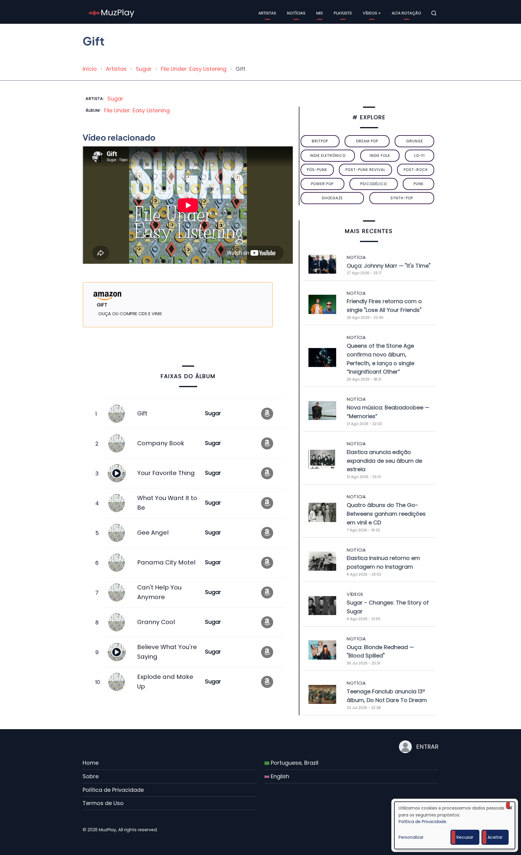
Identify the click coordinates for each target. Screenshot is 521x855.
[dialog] (454, 825)
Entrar (427, 746)
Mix (319, 13)
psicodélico (373, 183)
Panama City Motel (166, 562)
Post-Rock (416, 169)
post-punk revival (365, 169)
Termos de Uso (103, 803)
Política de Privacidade (113, 790)
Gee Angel (153, 532)
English (279, 776)
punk (419, 183)
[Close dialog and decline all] (510, 805)
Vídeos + (372, 13)
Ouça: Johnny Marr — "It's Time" (389, 265)
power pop (322, 183)
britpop (320, 141)
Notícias (296, 13)
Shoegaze (332, 198)
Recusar (464, 837)
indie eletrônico (328, 155)
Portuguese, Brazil (293, 762)
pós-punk (317, 169)
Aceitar (495, 837)
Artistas (267, 13)
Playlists (343, 13)
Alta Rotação (406, 13)
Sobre (91, 776)
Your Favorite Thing (166, 473)
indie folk (380, 155)
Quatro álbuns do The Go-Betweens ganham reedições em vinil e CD (386, 513)
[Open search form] (433, 13)
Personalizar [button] (411, 837)
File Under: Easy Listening (193, 69)
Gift (142, 413)
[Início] (112, 13)
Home (91, 762)
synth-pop (401, 198)
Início (90, 69)
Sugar (144, 69)
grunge (414, 141)
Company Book (160, 443)
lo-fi (419, 155)
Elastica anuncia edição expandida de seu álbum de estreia (384, 460)
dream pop (367, 141)
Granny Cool (156, 622)
